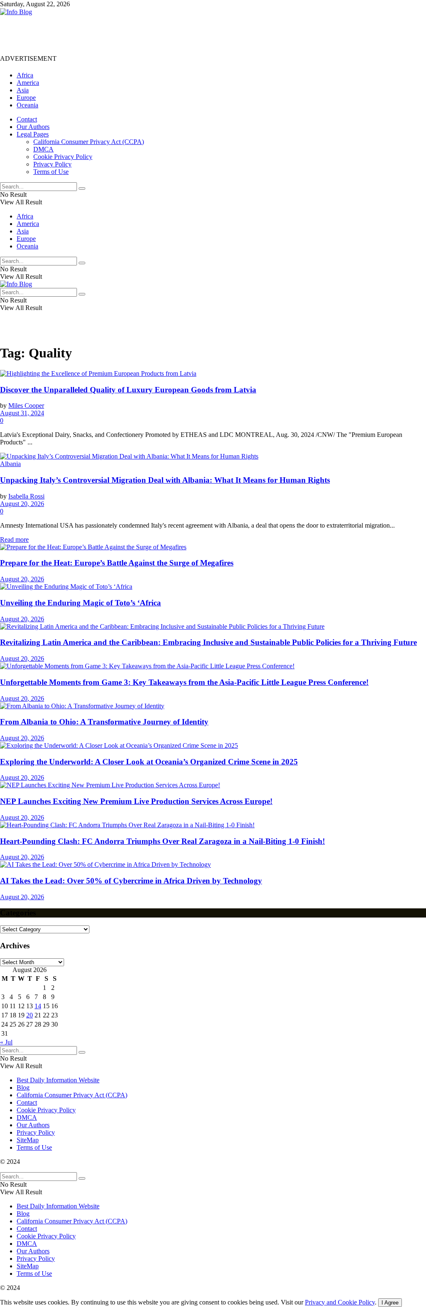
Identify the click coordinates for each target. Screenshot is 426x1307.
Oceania (27, 105)
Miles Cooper (26, 405)
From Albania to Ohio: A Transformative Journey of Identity (104, 721)
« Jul (6, 1042)
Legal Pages (33, 134)
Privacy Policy (52, 164)
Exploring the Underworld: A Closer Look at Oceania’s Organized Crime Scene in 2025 (149, 761)
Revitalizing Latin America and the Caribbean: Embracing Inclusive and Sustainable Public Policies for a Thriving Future (208, 642)
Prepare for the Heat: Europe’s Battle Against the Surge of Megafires (116, 562)
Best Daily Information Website (58, 1080)
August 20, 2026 (22, 503)
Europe (26, 97)
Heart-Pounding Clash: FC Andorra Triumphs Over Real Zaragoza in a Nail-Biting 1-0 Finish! (162, 841)
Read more (14, 539)
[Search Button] (82, 188)
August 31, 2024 (22, 413)
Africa (25, 75)
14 (38, 1005)
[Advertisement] (151, 34)
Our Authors (33, 126)
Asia (23, 90)
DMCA (43, 149)
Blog (23, 1087)
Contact (27, 119)
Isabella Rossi (26, 496)
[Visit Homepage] (16, 11)
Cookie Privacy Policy (62, 156)
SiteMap (28, 1139)
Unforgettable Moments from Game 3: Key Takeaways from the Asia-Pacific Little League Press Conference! (184, 682)
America (28, 82)
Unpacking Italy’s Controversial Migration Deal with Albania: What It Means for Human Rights (165, 480)
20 (29, 1015)
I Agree (390, 1303)
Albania (10, 463)
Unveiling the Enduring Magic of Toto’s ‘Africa (80, 602)
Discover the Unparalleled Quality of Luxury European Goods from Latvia (128, 389)
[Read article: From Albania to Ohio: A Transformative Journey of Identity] (213, 706)
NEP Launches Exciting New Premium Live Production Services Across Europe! (136, 801)
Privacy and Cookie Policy (340, 1302)
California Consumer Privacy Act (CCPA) (88, 141)
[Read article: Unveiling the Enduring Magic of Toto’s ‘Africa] (213, 586)
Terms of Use (51, 171)
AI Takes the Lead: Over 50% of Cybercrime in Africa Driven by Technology (131, 880)
